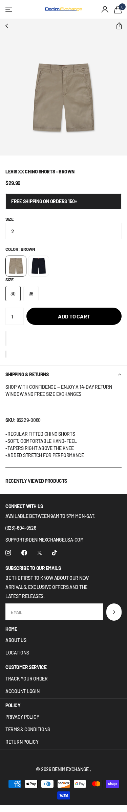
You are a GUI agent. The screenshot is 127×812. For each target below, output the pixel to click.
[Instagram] (8, 553)
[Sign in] (105, 9)
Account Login (22, 691)
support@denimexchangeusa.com (44, 540)
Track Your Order (26, 679)
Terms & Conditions (27, 729)
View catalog (9, 9)
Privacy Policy (22, 717)
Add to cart (74, 316)
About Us (15, 640)
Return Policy (22, 742)
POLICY (12, 705)
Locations (17, 652)
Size (9, 219)
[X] (39, 553)
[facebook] (24, 553)
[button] (116, 26)
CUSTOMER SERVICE (25, 667)
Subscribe (114, 612)
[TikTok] (54, 553)
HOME (11, 629)
